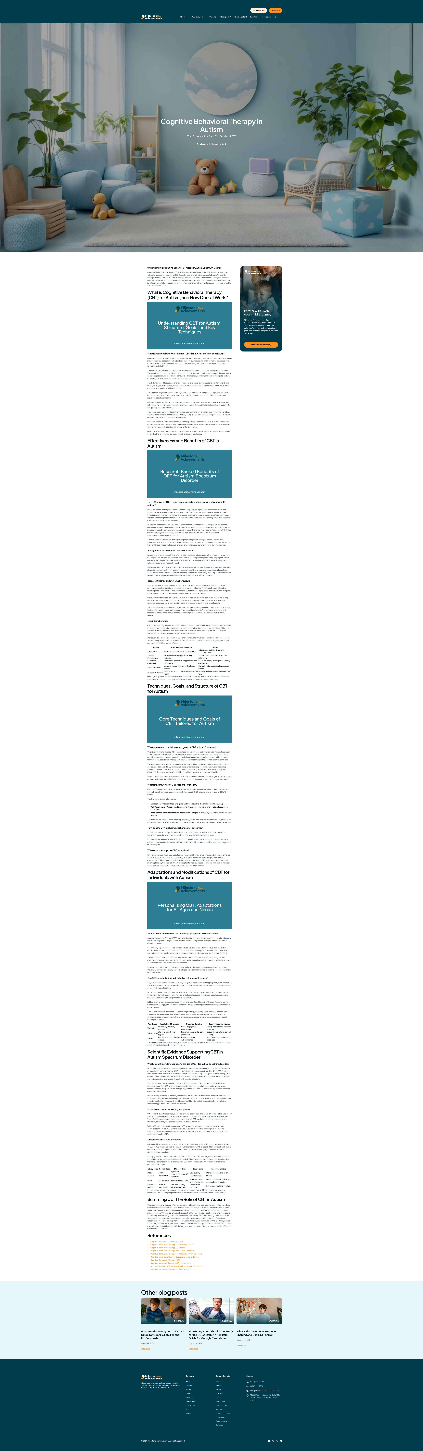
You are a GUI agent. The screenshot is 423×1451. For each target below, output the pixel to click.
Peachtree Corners (223, 1413)
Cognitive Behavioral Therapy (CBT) (165, 1260)
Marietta (219, 1409)
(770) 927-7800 (259, 10)
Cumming (219, 1393)
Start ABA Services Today (261, 345)
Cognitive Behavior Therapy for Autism (166, 1241)
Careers (212, 17)
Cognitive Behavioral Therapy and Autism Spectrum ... (173, 1251)
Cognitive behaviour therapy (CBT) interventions (170, 1263)
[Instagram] (272, 1441)
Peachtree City (221, 1405)
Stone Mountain (221, 1421)
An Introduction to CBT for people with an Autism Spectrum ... (176, 1266)
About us (189, 1385)
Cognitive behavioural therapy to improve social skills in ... (174, 1257)
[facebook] (268, 1441)
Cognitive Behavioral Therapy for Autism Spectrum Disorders (176, 1254)
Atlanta (218, 1389)
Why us (188, 1389)
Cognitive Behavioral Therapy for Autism (167, 1248)
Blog (276, 17)
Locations (254, 17)
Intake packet (225, 17)
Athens (218, 1385)
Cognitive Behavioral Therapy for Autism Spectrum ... (172, 1244)
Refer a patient (240, 17)
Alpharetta (219, 1381)
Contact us (275, 10)
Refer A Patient (191, 1405)
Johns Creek (220, 1401)
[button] (183, 17)
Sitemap (188, 1413)
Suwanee (219, 1425)
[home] (151, 17)
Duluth (218, 1397)
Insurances (266, 17)
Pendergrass (220, 1417)
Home (188, 1381)
